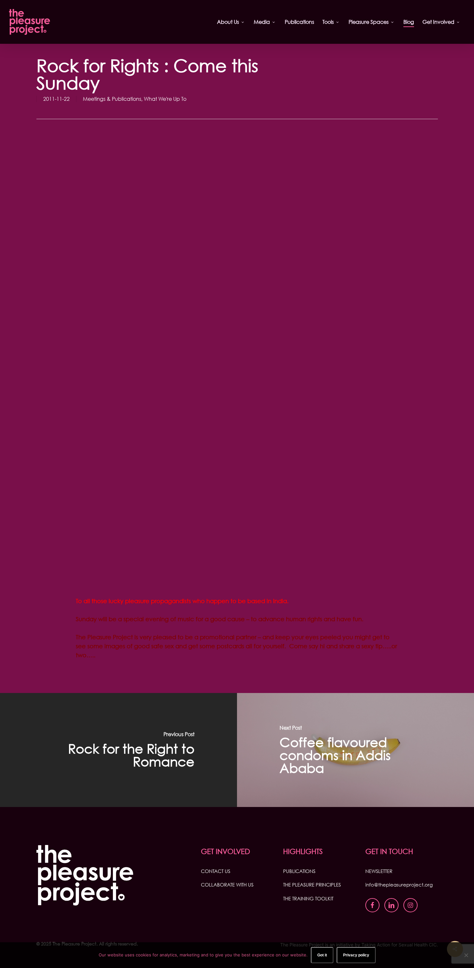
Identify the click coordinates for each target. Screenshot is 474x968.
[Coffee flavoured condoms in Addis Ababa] (355, 750)
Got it (322, 955)
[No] (466, 955)
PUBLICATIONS (299, 871)
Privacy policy (356, 955)
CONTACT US (215, 871)
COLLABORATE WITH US (227, 884)
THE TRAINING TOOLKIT (308, 898)
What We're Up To (165, 99)
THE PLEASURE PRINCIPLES (312, 884)
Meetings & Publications (112, 99)
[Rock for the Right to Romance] (118, 750)
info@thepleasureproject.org (399, 884)
